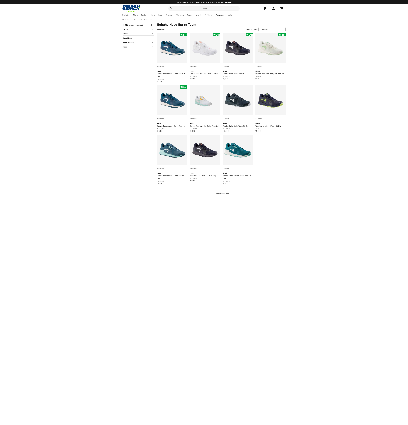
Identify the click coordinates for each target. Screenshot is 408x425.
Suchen (204, 8)
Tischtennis (180, 15)
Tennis (153, 15)
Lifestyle (198, 15)
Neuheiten (125, 15)
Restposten (220, 15)
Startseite (125, 20)
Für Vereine (209, 15)
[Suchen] (171, 8)
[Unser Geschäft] (265, 8)
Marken (230, 15)
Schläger (144, 15)
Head (140, 20)
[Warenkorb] (282, 8)
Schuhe (135, 15)
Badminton (169, 15)
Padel (160, 15)
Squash (189, 15)
